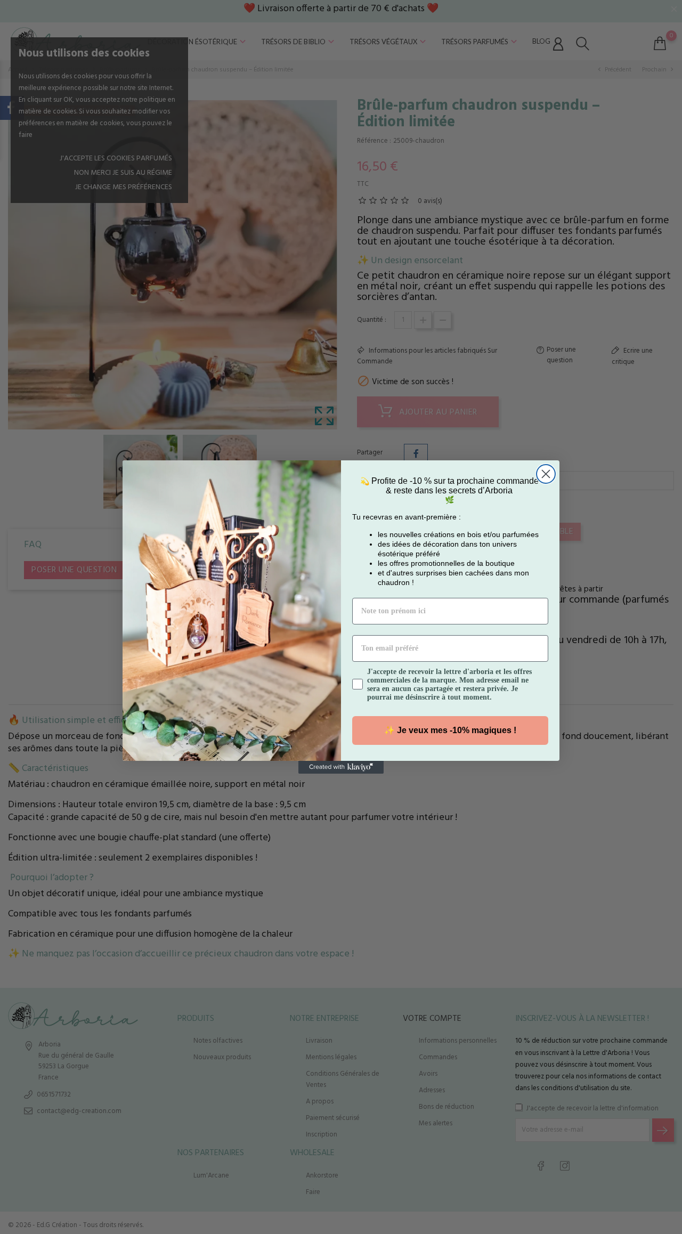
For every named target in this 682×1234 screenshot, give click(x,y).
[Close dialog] (546, 474)
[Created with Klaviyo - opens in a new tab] (341, 767)
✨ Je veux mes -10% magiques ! (450, 730)
